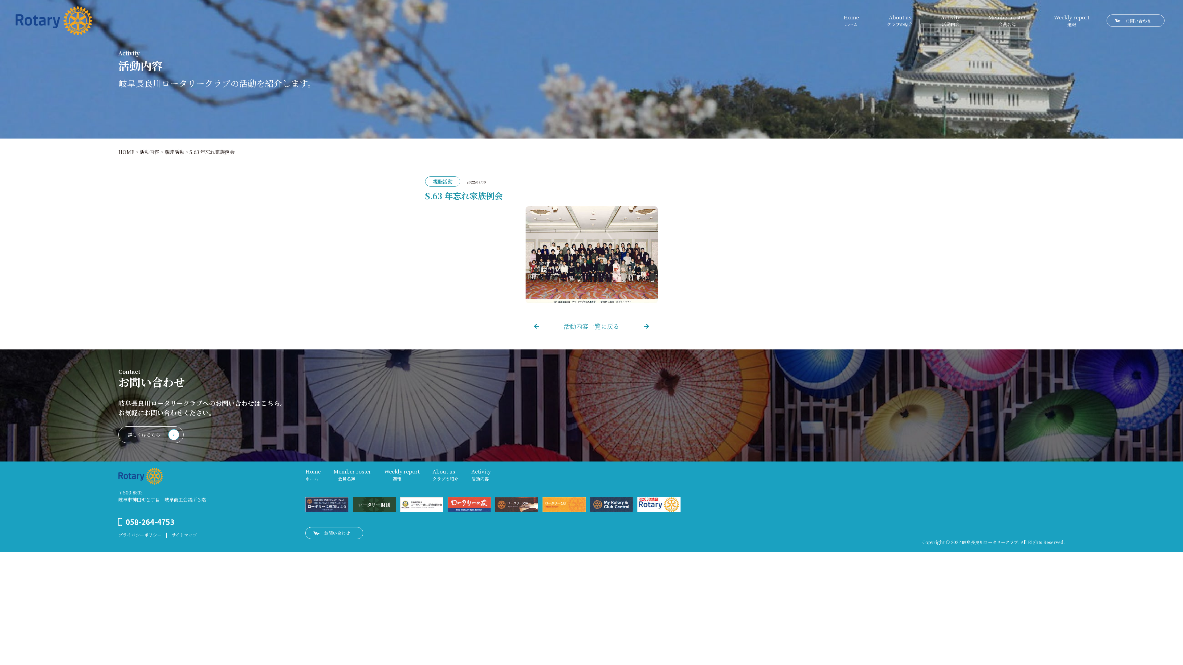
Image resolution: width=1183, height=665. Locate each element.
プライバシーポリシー (139, 535)
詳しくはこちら (144, 434)
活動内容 (950, 20)
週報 (1071, 20)
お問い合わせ (1138, 21)
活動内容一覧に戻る (591, 326)
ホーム (851, 20)
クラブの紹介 (900, 20)
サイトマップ (184, 535)
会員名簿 (1007, 20)
